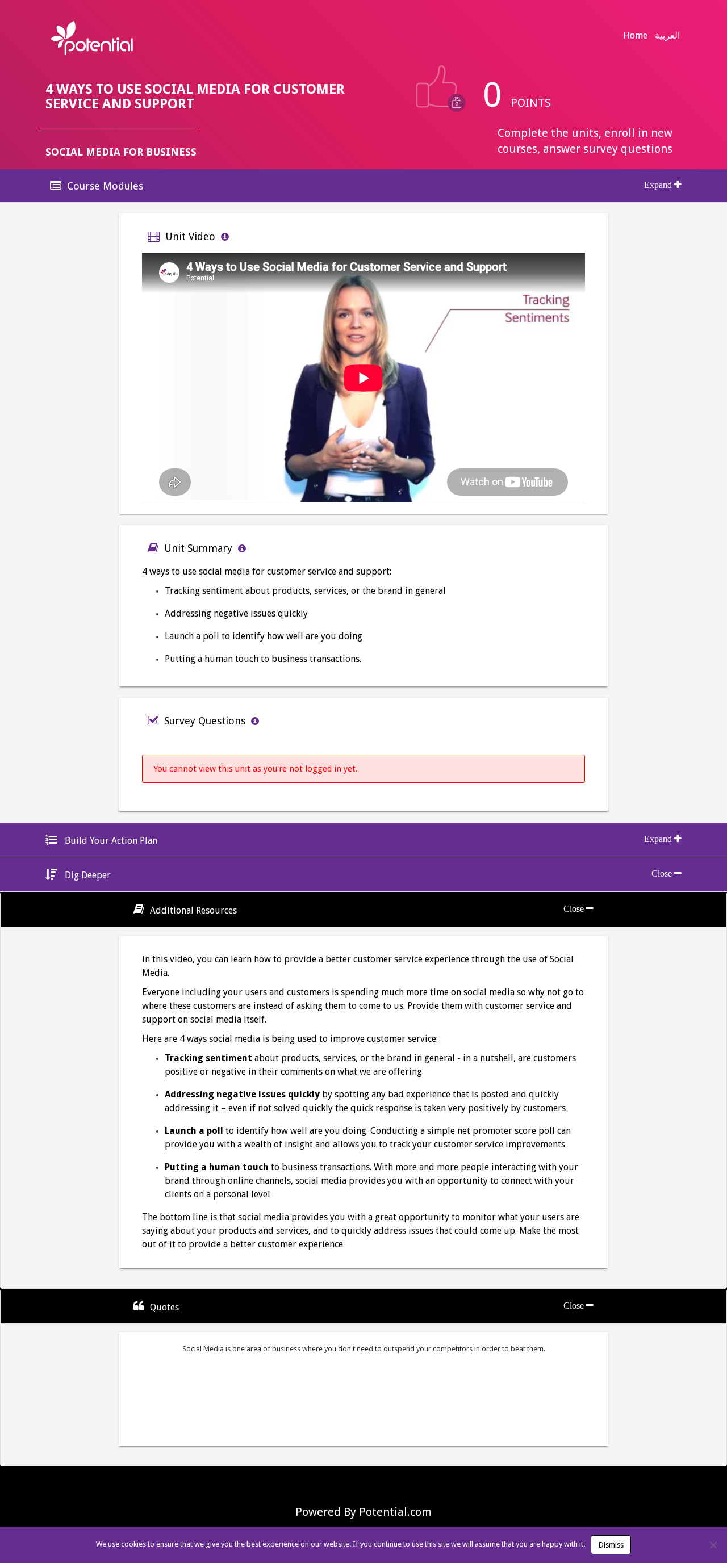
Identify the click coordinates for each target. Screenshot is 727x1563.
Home (635, 35)
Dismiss (611, 1544)
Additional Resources (193, 910)
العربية (667, 35)
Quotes (164, 1307)
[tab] (363, 186)
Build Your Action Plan (109, 840)
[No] (712, 1545)
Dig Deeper (86, 875)
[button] (363, 185)
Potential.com (395, 1512)
